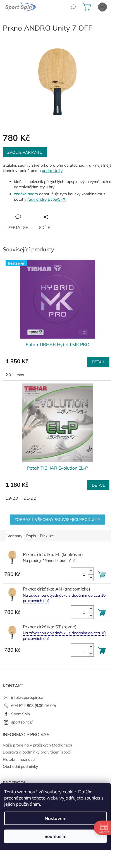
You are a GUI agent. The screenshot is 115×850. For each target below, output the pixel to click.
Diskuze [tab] (47, 535)
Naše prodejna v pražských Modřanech (37, 745)
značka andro (26, 193)
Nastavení (55, 818)
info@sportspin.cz (27, 697)
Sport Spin (20, 713)
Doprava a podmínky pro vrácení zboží (37, 752)
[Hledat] (73, 7)
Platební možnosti (19, 759)
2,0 (8, 374)
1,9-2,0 (12, 498)
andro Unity (52, 170)
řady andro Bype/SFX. (46, 199)
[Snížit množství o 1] (91, 577)
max (20, 374)
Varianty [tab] (15, 535)
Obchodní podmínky (20, 766)
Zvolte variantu (24, 152)
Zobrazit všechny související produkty (57, 519)
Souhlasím (55, 836)
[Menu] (102, 7)
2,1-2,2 (29, 498)
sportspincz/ (22, 722)
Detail (98, 361)
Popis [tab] (31, 535)
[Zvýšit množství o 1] (91, 571)
